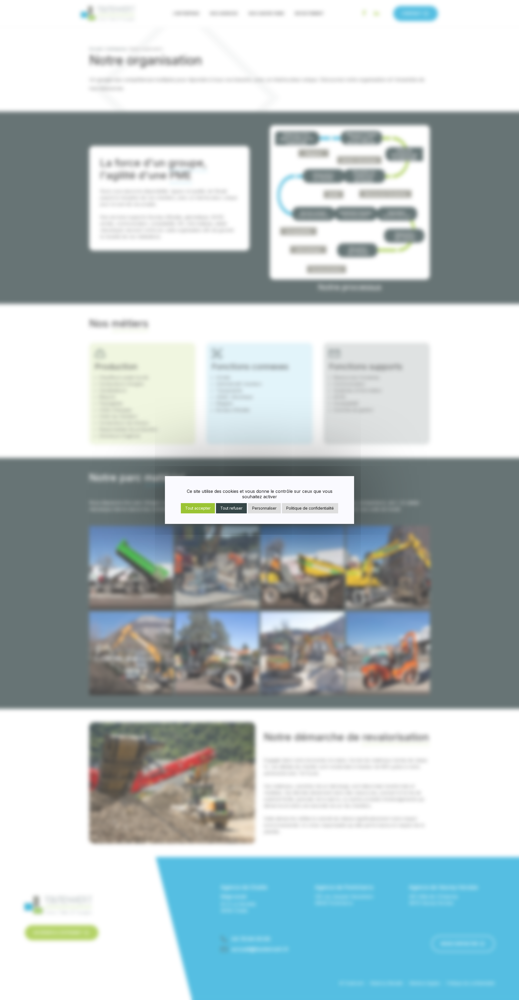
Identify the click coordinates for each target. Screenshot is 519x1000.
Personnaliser (264, 508)
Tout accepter (198, 508)
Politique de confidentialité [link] (310, 508)
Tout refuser (231, 508)
